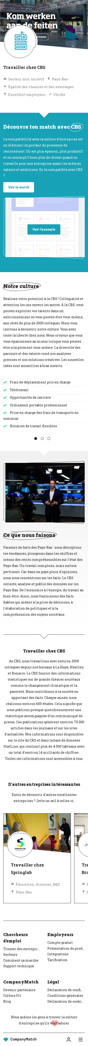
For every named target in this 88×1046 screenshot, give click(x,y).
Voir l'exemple (43, 229)
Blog (7, 1001)
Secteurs (10, 954)
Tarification (57, 960)
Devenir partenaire (19, 990)
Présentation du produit (66, 948)
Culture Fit (12, 995)
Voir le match (18, 187)
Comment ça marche (20, 960)
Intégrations (58, 954)
